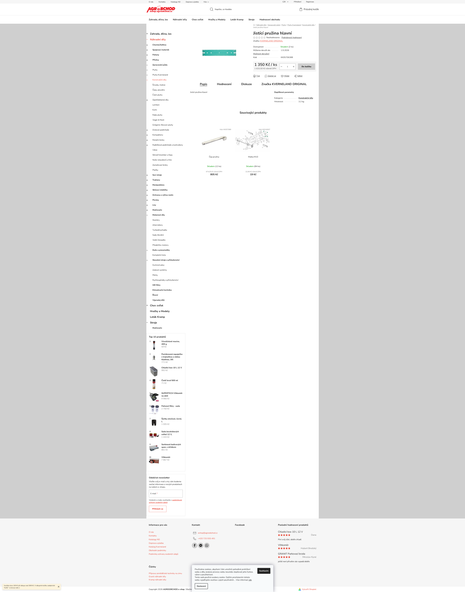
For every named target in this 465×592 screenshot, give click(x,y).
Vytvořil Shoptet (309, 589)
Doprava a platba (192, 2)
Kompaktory (157, 135)
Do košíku (306, 66)
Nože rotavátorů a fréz (162, 160)
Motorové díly (158, 215)
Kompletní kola (159, 255)
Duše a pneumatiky (161, 250)
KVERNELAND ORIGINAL (271, 41)
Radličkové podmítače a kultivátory (167, 145)
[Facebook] (194, 545)
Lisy (154, 205)
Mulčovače (157, 210)
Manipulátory (158, 185)
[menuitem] (158, 19)
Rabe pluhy (157, 115)
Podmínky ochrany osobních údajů (163, 554)
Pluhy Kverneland (160, 75)
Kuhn (154, 110)
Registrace (310, 2)
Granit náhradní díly (157, 577)
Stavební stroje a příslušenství (165, 260)
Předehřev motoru (160, 245)
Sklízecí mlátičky (160, 190)
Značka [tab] (284, 84)
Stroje (153, 322)
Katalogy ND (175, 2)
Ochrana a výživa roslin (162, 195)
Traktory (156, 180)
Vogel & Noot (158, 120)
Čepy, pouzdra (158, 90)
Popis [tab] (203, 84)
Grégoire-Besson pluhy (162, 125)
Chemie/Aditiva (159, 45)
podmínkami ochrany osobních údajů (165, 501)
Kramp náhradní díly (157, 580)
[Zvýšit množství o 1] (293, 67)
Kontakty (162, 2)
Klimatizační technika (162, 290)
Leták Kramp (157, 317)
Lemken (155, 105)
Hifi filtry (156, 285)
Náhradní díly (158, 39)
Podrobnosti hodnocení (292, 37)
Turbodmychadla (159, 230)
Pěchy (155, 275)
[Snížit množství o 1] (281, 67)
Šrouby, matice (158, 85)
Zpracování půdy (159, 65)
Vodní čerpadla (158, 240)
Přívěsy (155, 60)
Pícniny (155, 200)
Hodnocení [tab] (224, 84)
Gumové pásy (158, 265)
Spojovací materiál (160, 49)
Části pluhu (157, 95)
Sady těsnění (158, 235)
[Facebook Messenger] (201, 545)
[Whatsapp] (207, 545)
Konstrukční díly (159, 79)
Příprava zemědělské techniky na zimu (165, 573)
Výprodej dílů (158, 300)
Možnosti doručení (261, 53)
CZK (284, 2)
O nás (151, 2)
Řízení (155, 295)
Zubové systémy (159, 270)
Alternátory (157, 225)
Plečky (155, 170)
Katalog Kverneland (157, 546)
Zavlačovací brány (160, 165)
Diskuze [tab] (246, 84)
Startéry (156, 220)
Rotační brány (158, 140)
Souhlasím (264, 571)
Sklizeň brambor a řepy (162, 155)
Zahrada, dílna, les (160, 33)
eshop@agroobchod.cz (207, 533)
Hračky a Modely (160, 311)
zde (250, 580)
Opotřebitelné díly (160, 100)
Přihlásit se (157, 509)
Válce (154, 150)
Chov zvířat (156, 305)
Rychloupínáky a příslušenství (165, 280)
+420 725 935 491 (206, 538)
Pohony (155, 54)
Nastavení (201, 586)
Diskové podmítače (160, 130)
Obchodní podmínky (157, 550)
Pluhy (154, 70)
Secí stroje (157, 175)
